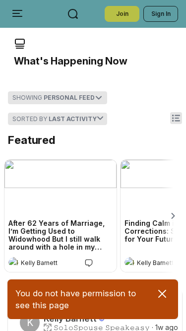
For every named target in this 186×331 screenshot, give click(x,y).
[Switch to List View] (176, 118)
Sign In (161, 13)
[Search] (73, 14)
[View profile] (13, 262)
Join (122, 13)
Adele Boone (41, 304)
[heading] (50, 263)
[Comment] (89, 262)
